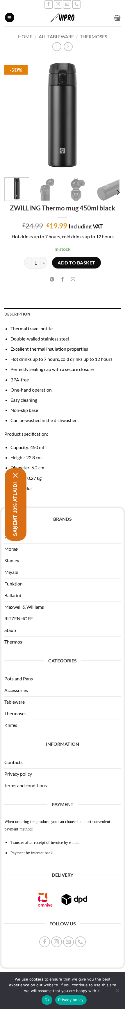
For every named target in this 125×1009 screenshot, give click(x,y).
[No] (117, 992)
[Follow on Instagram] (58, 4)
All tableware (56, 36)
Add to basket (76, 262)
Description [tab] (17, 314)
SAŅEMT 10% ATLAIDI (15, 509)
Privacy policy (71, 999)
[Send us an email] (67, 4)
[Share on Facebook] (62, 279)
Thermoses (93, 36)
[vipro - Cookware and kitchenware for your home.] (62, 17)
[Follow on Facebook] (48, 4)
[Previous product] (68, 46)
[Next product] (56, 46)
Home (25, 36)
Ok (47, 999)
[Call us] (76, 4)
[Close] (15, 475)
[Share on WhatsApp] (52, 279)
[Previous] (14, 115)
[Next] (111, 115)
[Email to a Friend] (73, 279)
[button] (9, 17)
